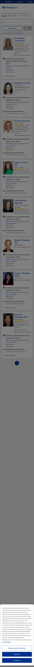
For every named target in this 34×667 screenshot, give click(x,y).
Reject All (17, 654)
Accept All (17, 660)
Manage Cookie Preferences (17, 648)
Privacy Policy (7, 642)
